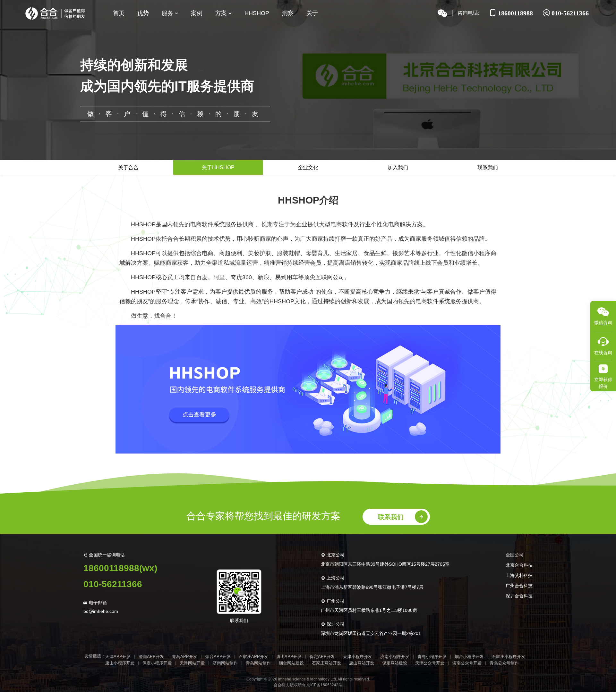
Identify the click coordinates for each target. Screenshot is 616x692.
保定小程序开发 (157, 663)
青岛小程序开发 (432, 656)
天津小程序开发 (357, 656)
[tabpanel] (308, 309)
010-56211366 (112, 584)
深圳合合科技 (519, 595)
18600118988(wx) (120, 568)
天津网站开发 (192, 663)
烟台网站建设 (291, 663)
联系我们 (487, 167)
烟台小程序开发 (469, 656)
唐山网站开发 (361, 663)
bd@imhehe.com (100, 611)
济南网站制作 (225, 663)
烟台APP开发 (218, 656)
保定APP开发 (322, 656)
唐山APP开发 (289, 656)
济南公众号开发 (467, 663)
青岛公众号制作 (504, 663)
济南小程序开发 (394, 656)
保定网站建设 (394, 663)
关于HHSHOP (218, 167)
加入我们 (398, 167)
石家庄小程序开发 (508, 656)
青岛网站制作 (258, 663)
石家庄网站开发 (326, 663)
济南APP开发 (151, 656)
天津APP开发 (118, 656)
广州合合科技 (519, 585)
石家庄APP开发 (253, 656)
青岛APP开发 (184, 656)
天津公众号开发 (429, 663)
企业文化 (308, 167)
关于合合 (128, 167)
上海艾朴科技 (519, 575)
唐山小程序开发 (119, 663)
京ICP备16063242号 (324, 685)
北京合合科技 (519, 565)
